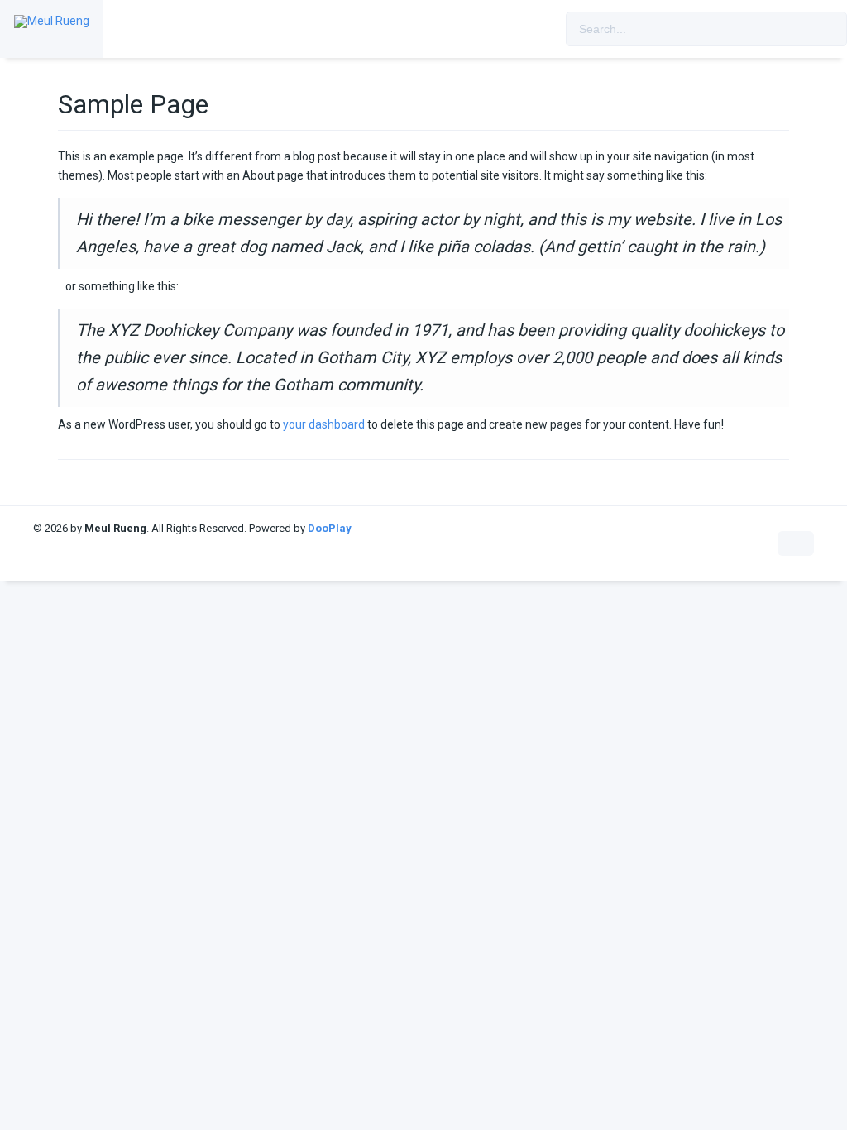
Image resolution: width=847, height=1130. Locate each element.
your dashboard (324, 424)
